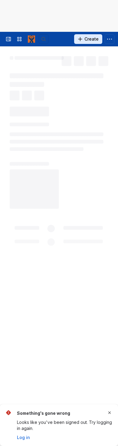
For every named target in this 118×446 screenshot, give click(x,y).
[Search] (43, 39)
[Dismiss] (109, 412)
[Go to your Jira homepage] (31, 39)
